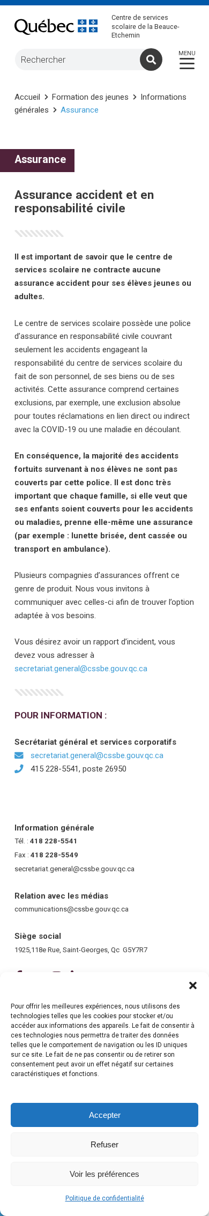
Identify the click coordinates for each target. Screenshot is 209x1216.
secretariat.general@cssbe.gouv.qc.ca (80, 668)
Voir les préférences (104, 1173)
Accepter (105, 1114)
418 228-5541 (54, 841)
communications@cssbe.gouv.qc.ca (71, 909)
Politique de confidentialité (104, 1198)
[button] (193, 985)
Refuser (104, 1144)
